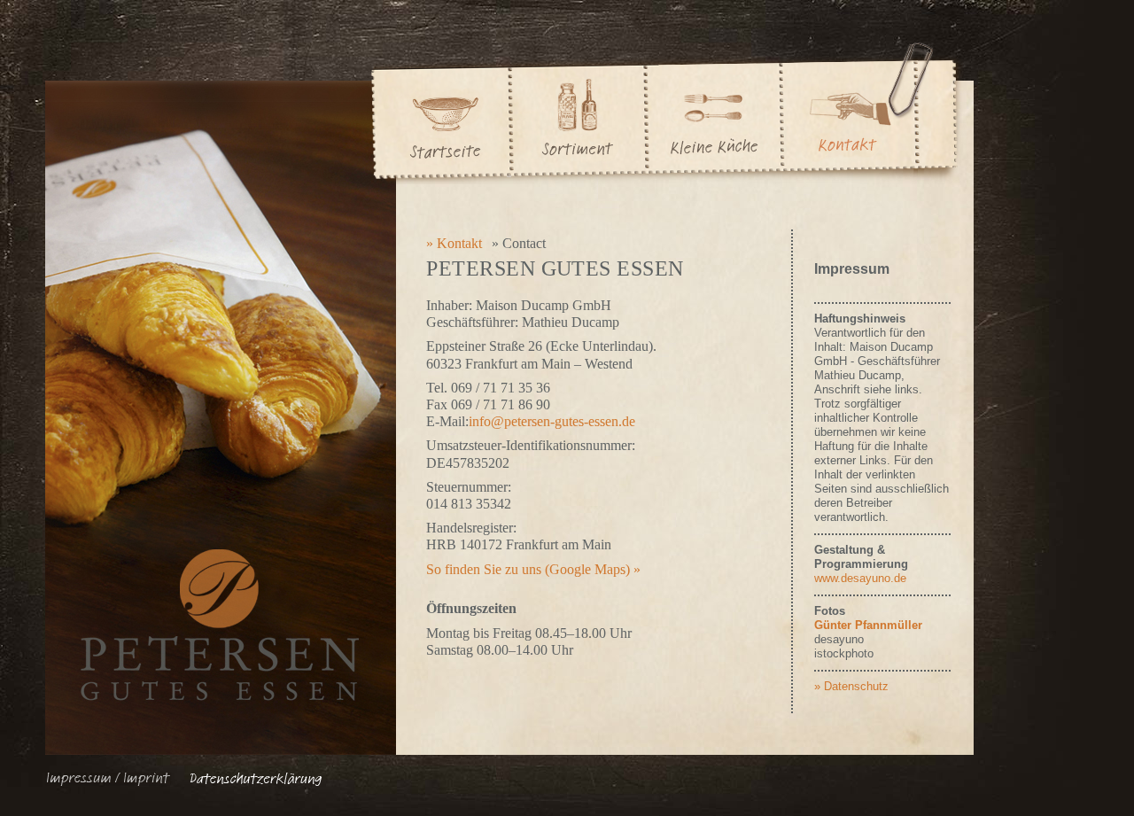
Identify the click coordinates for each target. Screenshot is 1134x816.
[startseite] (440, 110)
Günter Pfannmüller (868, 625)
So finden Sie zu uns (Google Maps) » (533, 569)
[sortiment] (578, 110)
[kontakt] (849, 110)
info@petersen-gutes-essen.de (552, 421)
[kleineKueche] (713, 110)
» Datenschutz (851, 686)
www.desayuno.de (860, 578)
